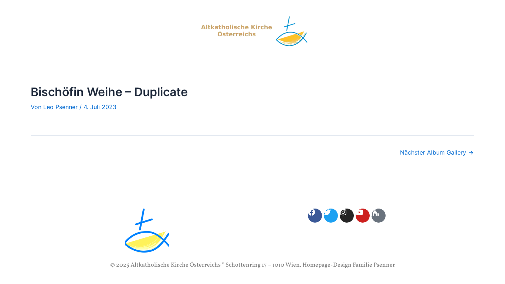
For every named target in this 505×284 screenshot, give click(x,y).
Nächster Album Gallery (437, 152)
